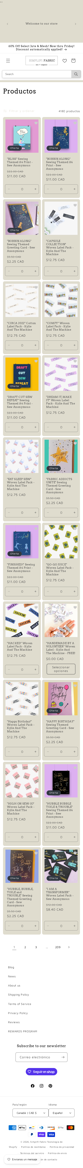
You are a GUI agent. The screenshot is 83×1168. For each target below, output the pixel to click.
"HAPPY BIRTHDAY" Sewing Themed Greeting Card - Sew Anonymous (60, 726)
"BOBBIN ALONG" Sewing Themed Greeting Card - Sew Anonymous (21, 246)
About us (14, 985)
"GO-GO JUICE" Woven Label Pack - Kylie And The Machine (60, 569)
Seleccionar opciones (61, 669)
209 (58, 947)
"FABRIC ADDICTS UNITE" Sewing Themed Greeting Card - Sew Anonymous (59, 486)
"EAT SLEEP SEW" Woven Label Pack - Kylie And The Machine (20, 484)
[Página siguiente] (68, 947)
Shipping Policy (18, 994)
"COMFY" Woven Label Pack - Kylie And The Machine (58, 326)
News (12, 976)
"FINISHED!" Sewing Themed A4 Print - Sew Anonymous (21, 568)
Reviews (14, 1022)
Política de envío (57, 1153)
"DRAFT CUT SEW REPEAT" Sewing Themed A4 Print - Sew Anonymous (20, 401)
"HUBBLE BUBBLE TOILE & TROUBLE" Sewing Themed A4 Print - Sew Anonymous (59, 810)
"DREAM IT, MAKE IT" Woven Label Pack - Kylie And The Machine (60, 401)
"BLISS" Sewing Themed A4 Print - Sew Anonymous (20, 162)
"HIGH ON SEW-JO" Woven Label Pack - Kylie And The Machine (20, 808)
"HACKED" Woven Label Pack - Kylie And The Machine (20, 646)
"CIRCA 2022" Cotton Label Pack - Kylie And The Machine (21, 326)
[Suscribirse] (62, 1057)
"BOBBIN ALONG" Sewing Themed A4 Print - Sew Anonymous (59, 163)
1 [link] (14, 947)
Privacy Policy (18, 1013)
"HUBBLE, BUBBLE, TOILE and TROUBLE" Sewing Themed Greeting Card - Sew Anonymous (20, 897)
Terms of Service (19, 1004)
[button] (8, 60)
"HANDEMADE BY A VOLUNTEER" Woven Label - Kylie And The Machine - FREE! (60, 648)
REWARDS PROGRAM (22, 1031)
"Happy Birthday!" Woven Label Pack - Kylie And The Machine (20, 726)
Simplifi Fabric (38, 1141)
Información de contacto (43, 1159)
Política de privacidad (62, 1146)
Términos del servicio (32, 1153)
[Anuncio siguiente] (75, 23)
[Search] (76, 74)
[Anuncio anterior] (7, 23)
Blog (11, 967)
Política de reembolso (33, 1146)
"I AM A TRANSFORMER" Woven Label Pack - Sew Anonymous (60, 894)
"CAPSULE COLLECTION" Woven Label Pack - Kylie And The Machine (60, 248)
